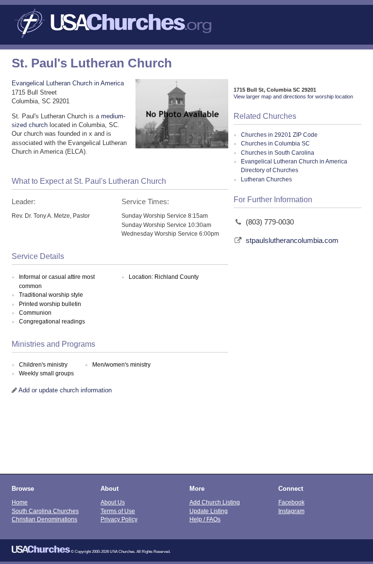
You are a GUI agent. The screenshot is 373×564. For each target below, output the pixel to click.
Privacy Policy (119, 519)
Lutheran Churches (266, 179)
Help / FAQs (204, 519)
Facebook (291, 502)
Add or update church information (65, 390)
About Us (113, 502)
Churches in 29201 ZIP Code (279, 134)
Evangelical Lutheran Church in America (68, 83)
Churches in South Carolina (277, 152)
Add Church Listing (214, 502)
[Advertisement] (186, 440)
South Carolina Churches (45, 511)
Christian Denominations (44, 519)
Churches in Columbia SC (275, 143)
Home (20, 502)
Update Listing (208, 511)
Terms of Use (118, 511)
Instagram (291, 511)
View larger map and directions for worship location (293, 96)
